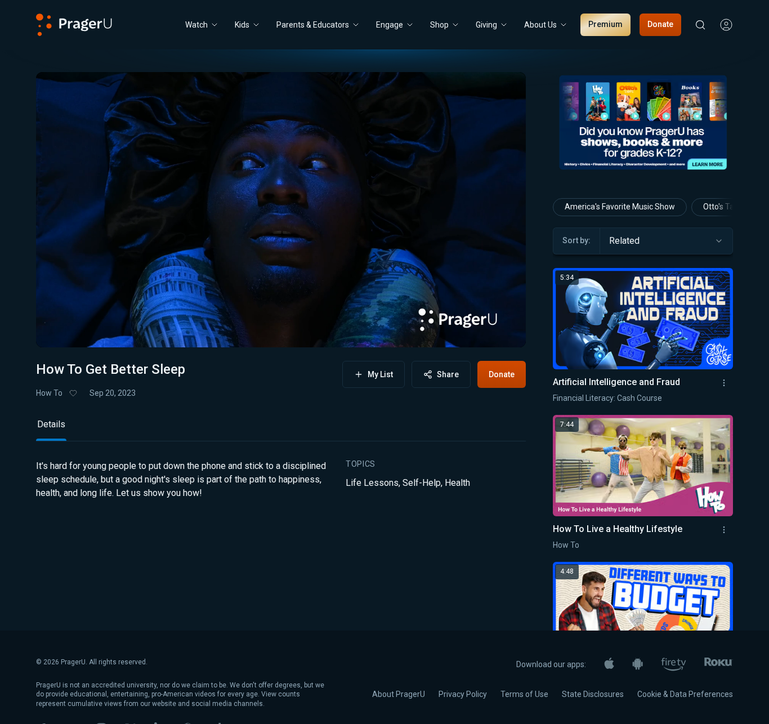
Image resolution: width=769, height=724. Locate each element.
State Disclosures (593, 694)
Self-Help (422, 482)
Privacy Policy (463, 694)
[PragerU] (74, 25)
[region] (281, 209)
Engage (389, 24)
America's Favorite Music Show (620, 206)
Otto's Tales (723, 206)
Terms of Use (524, 694)
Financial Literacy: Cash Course (607, 398)
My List (380, 374)
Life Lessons (372, 482)
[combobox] (666, 240)
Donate (660, 24)
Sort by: (576, 240)
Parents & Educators (312, 24)
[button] (58, 328)
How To (49, 392)
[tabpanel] (281, 488)
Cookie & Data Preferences (685, 694)
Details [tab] (51, 424)
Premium (605, 24)
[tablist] (281, 429)
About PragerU (398, 694)
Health (457, 482)
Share (448, 374)
